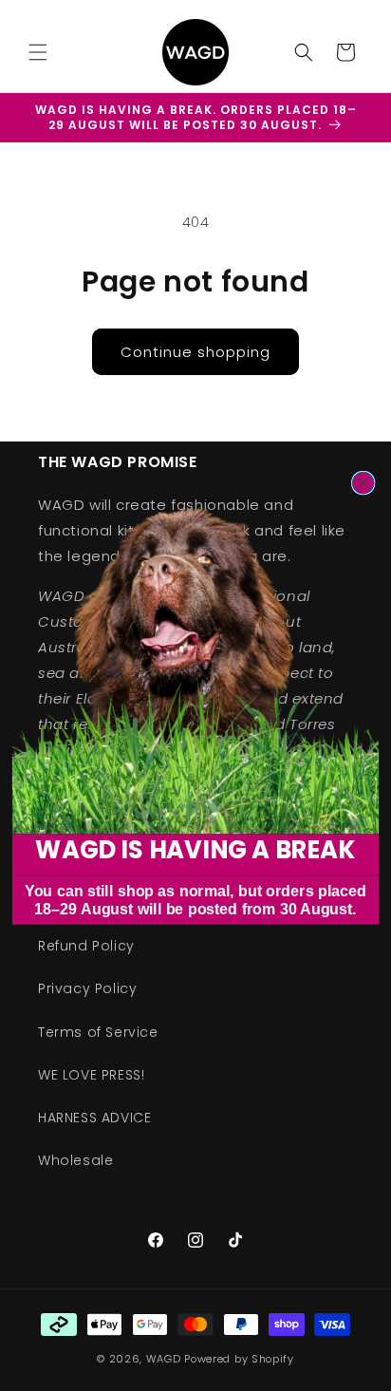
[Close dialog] (363, 483)
